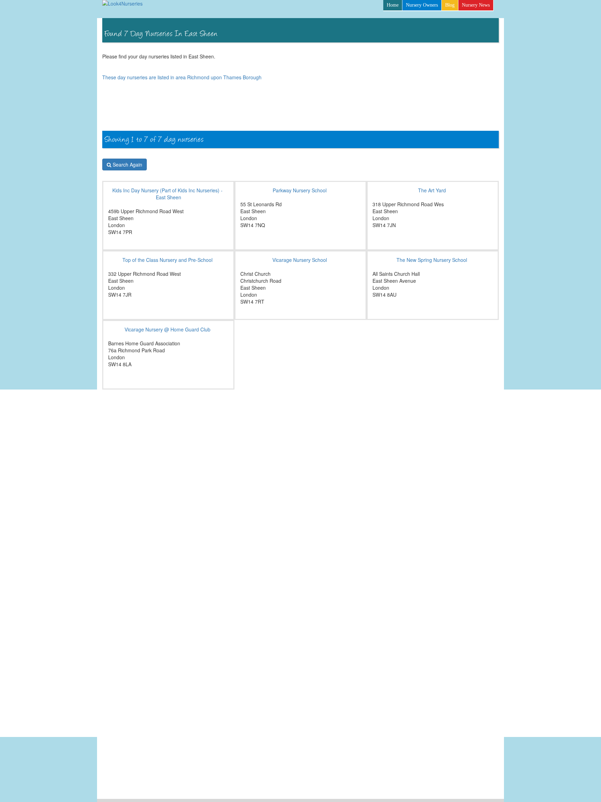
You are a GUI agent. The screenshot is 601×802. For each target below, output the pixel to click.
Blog (450, 5)
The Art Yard (432, 190)
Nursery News (476, 5)
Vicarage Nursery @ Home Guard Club (167, 329)
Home (393, 5)
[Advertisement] (372, 112)
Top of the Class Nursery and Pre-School (167, 259)
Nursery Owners (422, 5)
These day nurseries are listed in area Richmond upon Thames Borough (182, 77)
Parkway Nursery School (300, 190)
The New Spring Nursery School (431, 259)
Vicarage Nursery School (299, 259)
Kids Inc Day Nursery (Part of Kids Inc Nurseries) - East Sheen (167, 194)
